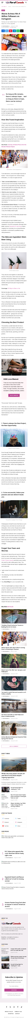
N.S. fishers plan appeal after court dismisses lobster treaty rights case (14, 853)
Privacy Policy (12, 995)
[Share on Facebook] (3, 30)
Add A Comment (14, 746)
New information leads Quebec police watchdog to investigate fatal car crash (18, 796)
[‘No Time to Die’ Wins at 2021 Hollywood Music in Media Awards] (14, 706)
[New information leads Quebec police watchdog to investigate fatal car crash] (5, 796)
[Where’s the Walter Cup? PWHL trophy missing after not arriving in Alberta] (5, 805)
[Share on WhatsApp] (18, 30)
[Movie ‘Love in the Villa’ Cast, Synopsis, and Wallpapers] (14, 661)
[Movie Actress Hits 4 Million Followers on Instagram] (14, 42)
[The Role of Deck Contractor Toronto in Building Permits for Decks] (14, 616)
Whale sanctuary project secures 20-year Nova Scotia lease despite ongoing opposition (13, 775)
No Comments (6, 27)
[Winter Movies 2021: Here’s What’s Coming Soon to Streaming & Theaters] (14, 639)
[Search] (26, 2)
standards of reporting (15, 226)
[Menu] (2, 2)
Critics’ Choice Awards (7, 560)
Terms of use (18, 1011)
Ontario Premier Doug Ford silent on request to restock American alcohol (15, 904)
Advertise (11, 1013)
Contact (17, 1013)
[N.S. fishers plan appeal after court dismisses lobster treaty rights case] (14, 842)
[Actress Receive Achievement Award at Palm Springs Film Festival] (14, 728)
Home (9, 6)
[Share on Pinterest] (10, 30)
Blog (3, 10)
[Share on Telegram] (14, 30)
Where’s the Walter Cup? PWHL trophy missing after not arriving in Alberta (18, 805)
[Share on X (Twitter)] (7, 30)
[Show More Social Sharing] (25, 30)
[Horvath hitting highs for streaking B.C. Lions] (5, 789)
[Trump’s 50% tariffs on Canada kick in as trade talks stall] (5, 950)
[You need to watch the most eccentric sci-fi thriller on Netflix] (14, 683)
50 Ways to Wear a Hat (14, 288)
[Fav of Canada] (14, 2)
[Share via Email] (21, 30)
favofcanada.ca (6, 26)
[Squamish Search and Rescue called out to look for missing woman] (14, 868)
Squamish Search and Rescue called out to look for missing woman (14, 879)
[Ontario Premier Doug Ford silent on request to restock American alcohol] (14, 893)
